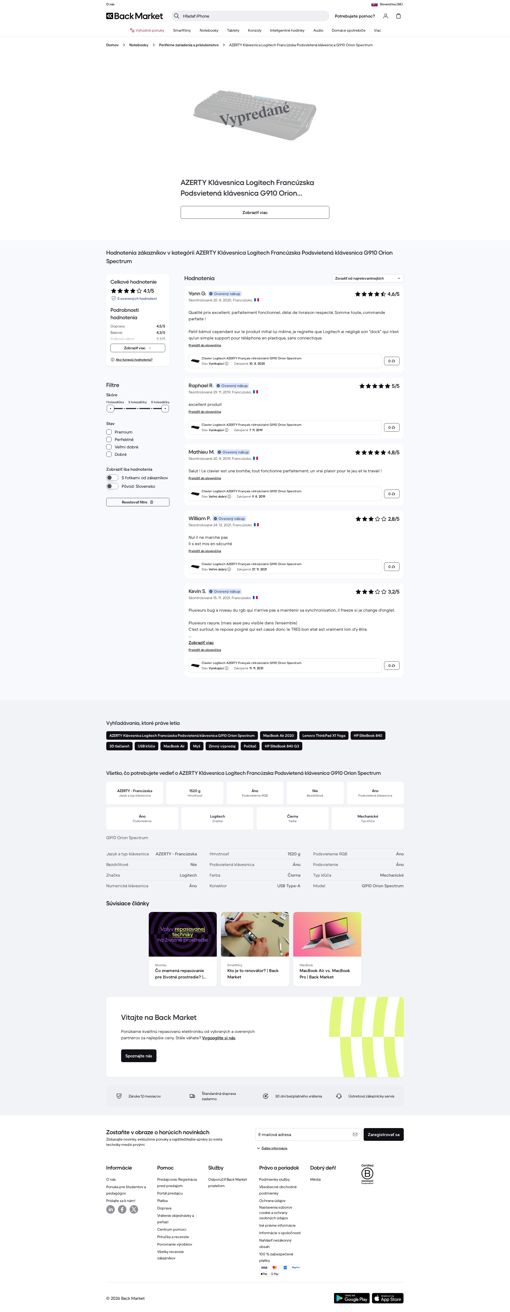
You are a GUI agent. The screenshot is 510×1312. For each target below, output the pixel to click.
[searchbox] (255, 16)
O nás (111, 1179)
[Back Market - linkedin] (110, 1209)
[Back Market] (134, 16)
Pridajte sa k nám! (120, 1200)
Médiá (315, 1179)
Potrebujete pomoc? (355, 16)
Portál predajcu (170, 1193)
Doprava (164, 1208)
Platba (162, 1200)
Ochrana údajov (272, 1200)
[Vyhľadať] (176, 16)
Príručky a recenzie (173, 1236)
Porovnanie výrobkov (174, 1244)
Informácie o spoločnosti (280, 1232)
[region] (255, 950)
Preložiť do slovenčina (205, 345)
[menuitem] (182, 30)
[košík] (398, 16)
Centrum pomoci (171, 1229)
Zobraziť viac (201, 642)
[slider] (110, 408)
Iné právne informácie (277, 1225)
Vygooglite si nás (218, 1037)
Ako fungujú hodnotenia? (134, 359)
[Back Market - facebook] (122, 1209)
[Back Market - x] (134, 1209)
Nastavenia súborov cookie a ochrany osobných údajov (275, 1212)
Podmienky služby (274, 1179)
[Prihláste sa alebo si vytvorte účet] (385, 16)
